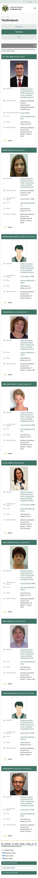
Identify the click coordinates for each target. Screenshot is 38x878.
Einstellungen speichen (10, 863)
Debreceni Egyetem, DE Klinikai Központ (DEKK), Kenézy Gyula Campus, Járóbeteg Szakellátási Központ (27, 93)
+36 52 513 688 (25, 425)
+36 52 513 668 (25, 113)
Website (10, 140)
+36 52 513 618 (24, 199)
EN (28, 2)
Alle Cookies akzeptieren (10, 872)
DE (31, 2)
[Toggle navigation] (35, 8)
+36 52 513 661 (24, 276)
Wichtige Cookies (9, 850)
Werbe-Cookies (8, 858)
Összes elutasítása (9, 868)
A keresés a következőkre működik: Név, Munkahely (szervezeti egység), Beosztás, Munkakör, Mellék (18, 50)
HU (26, 2)
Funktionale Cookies (9, 853)
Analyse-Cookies (8, 855)
